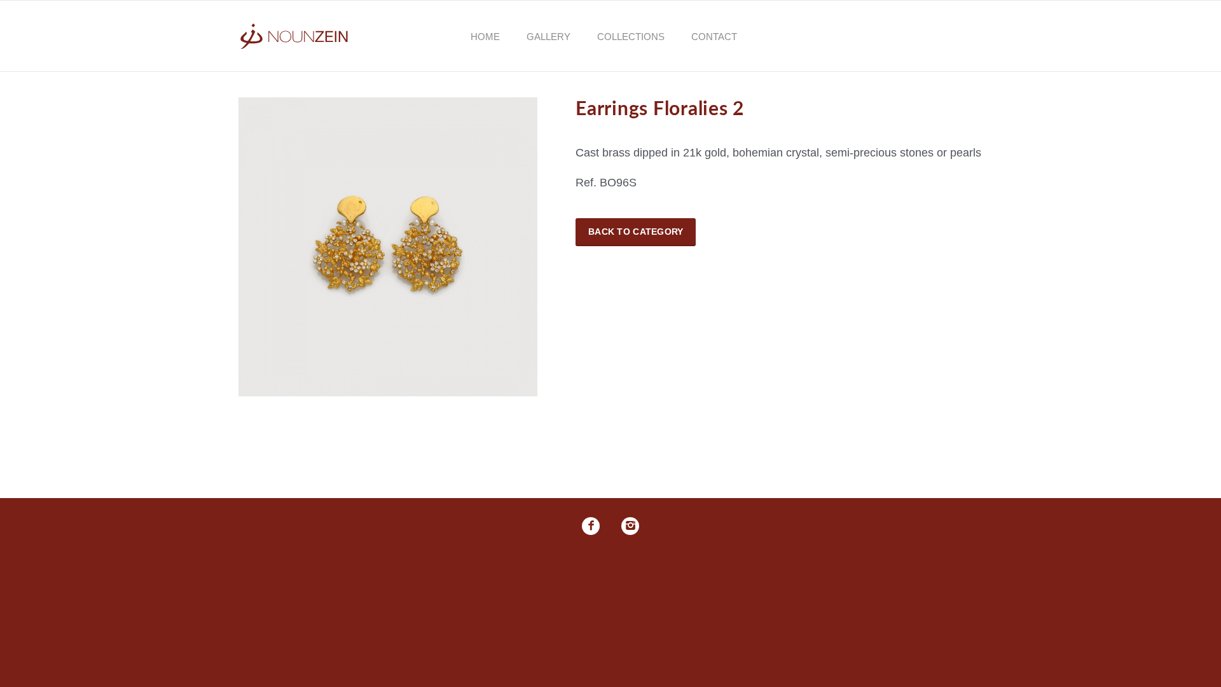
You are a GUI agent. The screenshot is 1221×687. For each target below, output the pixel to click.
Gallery (548, 36)
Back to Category (635, 231)
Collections (631, 36)
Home (485, 36)
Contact (714, 36)
